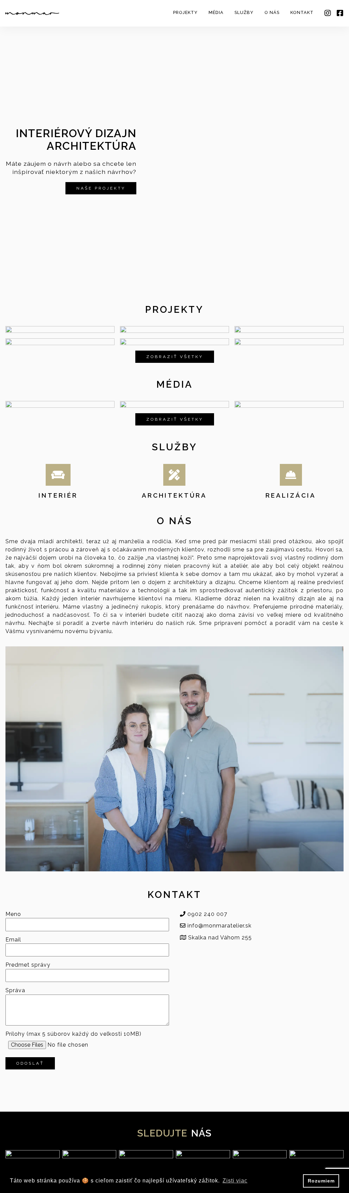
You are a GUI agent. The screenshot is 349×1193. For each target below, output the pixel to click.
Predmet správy (27, 965)
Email (13, 940)
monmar (32, 13)
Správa (15, 990)
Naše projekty (100, 188)
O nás (271, 12)
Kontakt (302, 12)
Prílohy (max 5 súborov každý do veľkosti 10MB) (73, 1034)
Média (216, 12)
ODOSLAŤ (30, 1063)
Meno (13, 914)
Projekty (185, 12)
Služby (244, 12)
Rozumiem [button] (321, 1180)
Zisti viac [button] (235, 1180)
